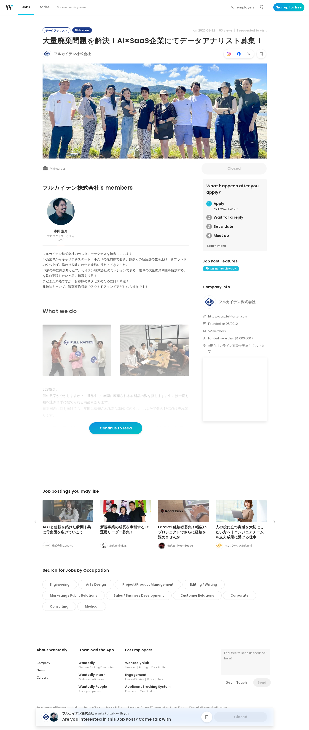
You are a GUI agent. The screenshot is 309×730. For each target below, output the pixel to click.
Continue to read (116, 428)
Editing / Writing (203, 584)
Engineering (60, 584)
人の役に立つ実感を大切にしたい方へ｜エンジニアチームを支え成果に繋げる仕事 (240, 532)
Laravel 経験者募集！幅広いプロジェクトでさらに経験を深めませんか (182, 532)
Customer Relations (197, 595)
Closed (234, 168)
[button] (52, 650)
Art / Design (96, 584)
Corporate (240, 595)
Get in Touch (236, 682)
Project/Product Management (148, 584)
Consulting (59, 606)
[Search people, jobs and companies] (261, 7)
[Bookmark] (261, 53)
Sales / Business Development (139, 595)
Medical (91, 606)
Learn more (216, 245)
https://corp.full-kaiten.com (227, 316)
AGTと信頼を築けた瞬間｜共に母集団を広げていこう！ (67, 529)
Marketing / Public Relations (73, 595)
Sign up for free (289, 7)
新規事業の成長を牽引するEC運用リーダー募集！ (125, 529)
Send (262, 682)
